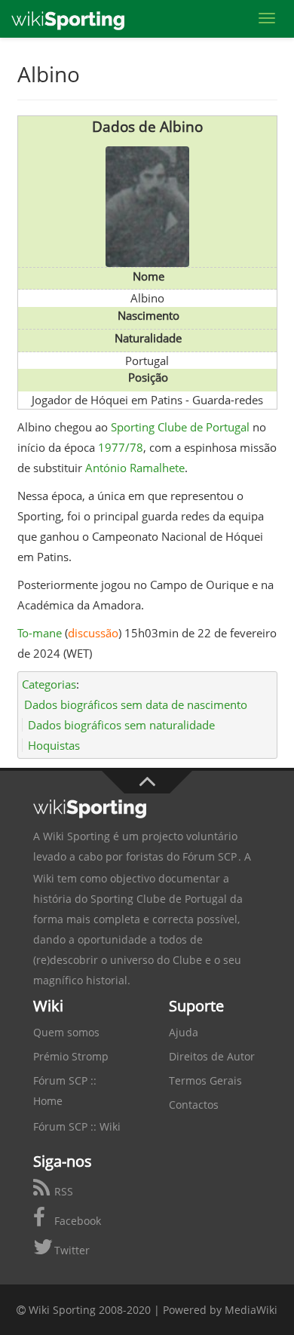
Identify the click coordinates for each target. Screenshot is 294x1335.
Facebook (76, 1221)
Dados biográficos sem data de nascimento (135, 704)
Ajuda (183, 1032)
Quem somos (66, 1032)
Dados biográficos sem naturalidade (121, 724)
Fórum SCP (209, 856)
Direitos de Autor (212, 1056)
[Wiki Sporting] (68, 19)
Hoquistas (54, 745)
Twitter (70, 1250)
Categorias (49, 684)
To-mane (39, 632)
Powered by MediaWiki (220, 1310)
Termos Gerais (205, 1080)
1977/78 (120, 447)
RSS (62, 1191)
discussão (93, 632)
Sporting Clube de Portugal (180, 426)
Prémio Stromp (71, 1056)
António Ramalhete (135, 467)
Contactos (194, 1104)
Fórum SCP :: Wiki (77, 1126)
